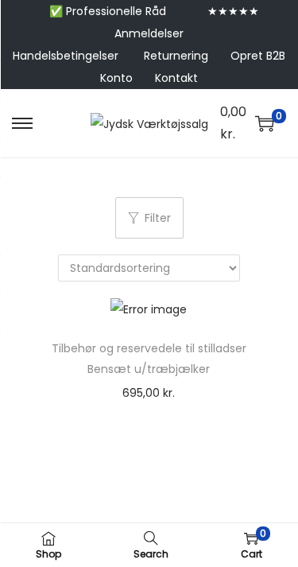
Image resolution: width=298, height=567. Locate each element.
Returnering (176, 56)
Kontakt (176, 78)
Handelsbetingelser (65, 56)
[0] (264, 123)
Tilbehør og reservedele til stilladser (149, 348)
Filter (158, 218)
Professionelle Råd (116, 11)
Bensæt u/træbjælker (148, 369)
